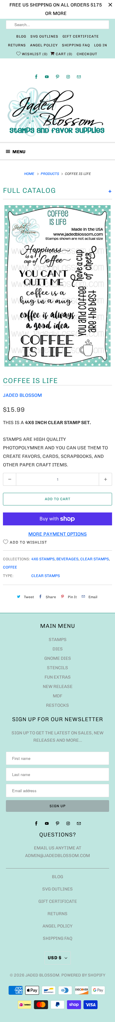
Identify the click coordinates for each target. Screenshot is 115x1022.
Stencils (57, 667)
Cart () (64, 54)
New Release (58, 686)
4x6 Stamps (43, 559)
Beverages (67, 559)
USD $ (55, 957)
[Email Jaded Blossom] (79, 76)
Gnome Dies (57, 658)
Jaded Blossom (22, 395)
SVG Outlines (44, 36)
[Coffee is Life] (57, 286)
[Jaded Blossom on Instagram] (68, 76)
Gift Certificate (81, 36)
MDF (57, 696)
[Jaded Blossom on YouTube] (47, 76)
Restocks (57, 705)
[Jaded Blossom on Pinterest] (57, 76)
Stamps (58, 639)
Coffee (10, 567)
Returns (17, 45)
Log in (100, 45)
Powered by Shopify (83, 975)
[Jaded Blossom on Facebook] (36, 76)
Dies (57, 649)
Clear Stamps (94, 559)
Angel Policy (44, 45)
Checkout (87, 54)
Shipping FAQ (76, 45)
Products (50, 174)
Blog (21, 36)
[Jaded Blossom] (57, 112)
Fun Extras (58, 677)
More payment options (57, 534)
